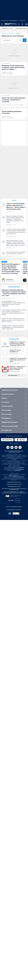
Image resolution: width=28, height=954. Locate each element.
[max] (16, 447)
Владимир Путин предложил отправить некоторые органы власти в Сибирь (13, 67)
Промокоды (22, 20)
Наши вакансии (6, 414)
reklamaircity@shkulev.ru (14, 475)
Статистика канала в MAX (10, 426)
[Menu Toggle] (2, 24)
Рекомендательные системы (14, 486)
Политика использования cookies (14, 484)
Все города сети (7, 430)
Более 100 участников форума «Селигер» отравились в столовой (13, 100)
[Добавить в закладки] (25, 74)
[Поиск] (19, 24)
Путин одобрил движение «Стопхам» (12, 112)
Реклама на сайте (7, 406)
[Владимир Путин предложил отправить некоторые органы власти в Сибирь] (14, 53)
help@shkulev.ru (17, 470)
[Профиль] (26, 24)
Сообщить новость (8, 394)
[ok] (20, 447)
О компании (5, 402)
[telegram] (7, 447)
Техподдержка (6, 418)
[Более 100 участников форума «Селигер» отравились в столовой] (14, 85)
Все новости (4, 20)
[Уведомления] (22, 24)
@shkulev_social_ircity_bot (18, 476)
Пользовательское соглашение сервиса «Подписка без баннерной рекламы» (14, 489)
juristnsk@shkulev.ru (20, 469)
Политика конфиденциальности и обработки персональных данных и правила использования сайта (14, 492)
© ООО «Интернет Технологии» (14, 509)
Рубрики (4, 398)
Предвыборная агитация (9, 422)
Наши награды (6, 410)
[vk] (12, 447)
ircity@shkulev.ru (20, 467)
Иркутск (4, 33)
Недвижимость (13, 20)
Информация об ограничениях (14, 482)
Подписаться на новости (9, 390)
